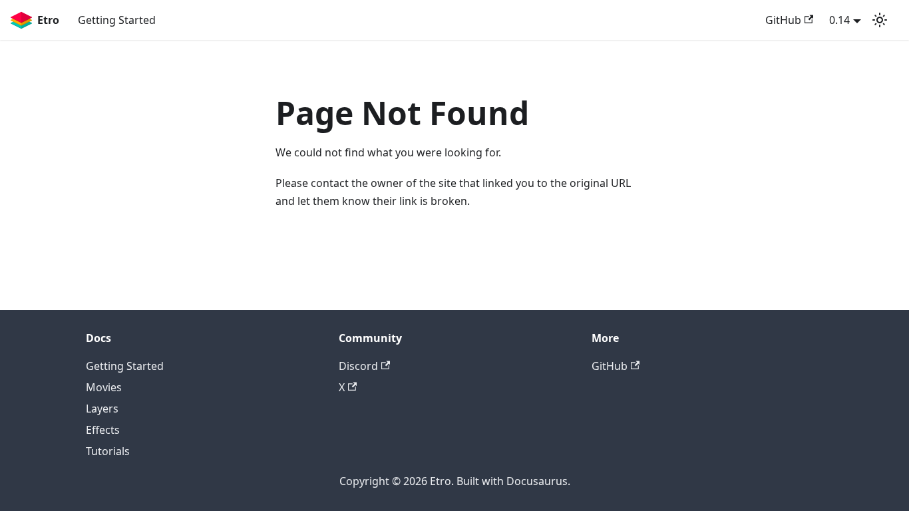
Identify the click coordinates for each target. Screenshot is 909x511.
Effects (103, 430)
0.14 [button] (839, 20)
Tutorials (108, 451)
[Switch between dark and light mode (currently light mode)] (879, 20)
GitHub (783, 20)
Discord (358, 366)
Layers (102, 408)
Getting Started (117, 20)
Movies (104, 387)
